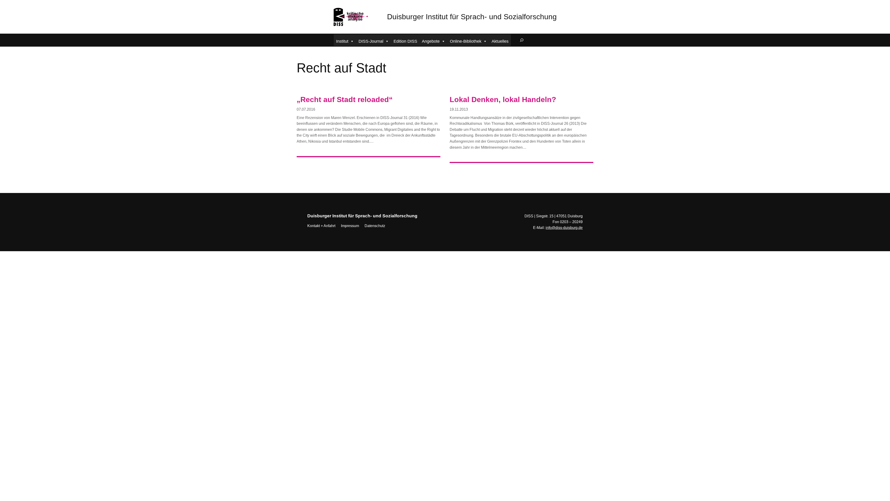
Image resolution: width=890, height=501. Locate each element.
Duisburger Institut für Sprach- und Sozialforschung (472, 17)
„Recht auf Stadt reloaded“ (345, 99)
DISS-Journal (371, 41)
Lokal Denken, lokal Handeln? (503, 99)
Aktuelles (500, 41)
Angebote (431, 41)
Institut (342, 41)
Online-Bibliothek (465, 41)
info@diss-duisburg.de (564, 228)
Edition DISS (405, 41)
